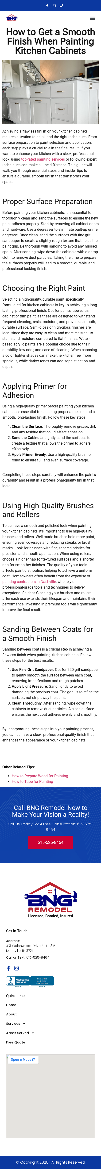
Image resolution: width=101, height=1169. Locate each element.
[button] (92, 18)
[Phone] (61, 5)
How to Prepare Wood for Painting (40, 776)
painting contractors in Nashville (29, 581)
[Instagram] (54, 5)
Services (13, 1023)
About (11, 1014)
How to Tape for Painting (32, 781)
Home (11, 1005)
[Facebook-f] (47, 5)
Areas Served (17, 1033)
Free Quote (15, 1042)
